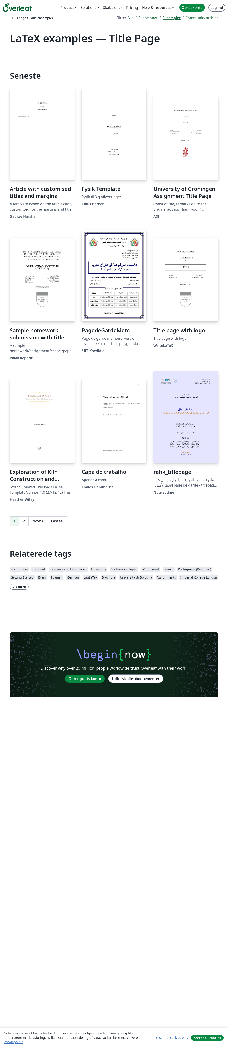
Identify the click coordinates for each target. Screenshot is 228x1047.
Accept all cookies (207, 1038)
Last (57, 521)
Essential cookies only (172, 1037)
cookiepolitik (13, 1042)
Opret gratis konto (85, 678)
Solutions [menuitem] (88, 7)
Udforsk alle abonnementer (135, 678)
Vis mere (19, 587)
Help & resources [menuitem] (156, 7)
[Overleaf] (17, 7)
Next (38, 521)
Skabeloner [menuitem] (112, 7)
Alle (131, 17)
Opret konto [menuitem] (192, 7)
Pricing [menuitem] (132, 7)
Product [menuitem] (67, 7)
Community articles (201, 17)
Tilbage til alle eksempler (32, 18)
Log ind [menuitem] (217, 7)
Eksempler (172, 17)
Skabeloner (148, 17)
